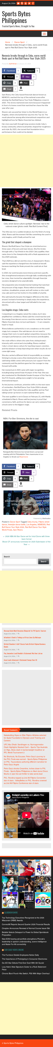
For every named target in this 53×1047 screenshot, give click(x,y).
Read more (24, 457)
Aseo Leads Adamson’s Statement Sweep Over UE (20, 660)
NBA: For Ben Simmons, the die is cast (21, 418)
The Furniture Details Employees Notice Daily (20, 955)
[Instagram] (22, 3)
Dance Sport (19, 42)
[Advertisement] (26, 161)
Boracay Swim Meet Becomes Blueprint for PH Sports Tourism (25, 630)
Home (7, 42)
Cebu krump (32, 521)
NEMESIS (42, 524)
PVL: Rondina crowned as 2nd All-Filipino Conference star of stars (25, 781)
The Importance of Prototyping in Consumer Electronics (24, 959)
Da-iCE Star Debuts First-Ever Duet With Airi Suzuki (23, 963)
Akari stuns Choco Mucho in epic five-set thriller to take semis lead (26, 772)
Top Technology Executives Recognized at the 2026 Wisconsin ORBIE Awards (23, 919)
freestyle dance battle (16, 524)
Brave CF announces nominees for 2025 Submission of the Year (26, 543)
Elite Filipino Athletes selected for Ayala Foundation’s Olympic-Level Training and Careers (25, 738)
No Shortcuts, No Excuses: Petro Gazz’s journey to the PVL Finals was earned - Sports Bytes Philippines (25, 757)
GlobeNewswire (11, 912)
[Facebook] (32, 3)
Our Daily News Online (14, 949)
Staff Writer (13, 64)
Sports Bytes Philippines (16, 17)
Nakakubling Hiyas (11, 735)
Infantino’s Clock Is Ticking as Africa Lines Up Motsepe (22, 637)
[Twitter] (29, 3)
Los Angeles (31, 524)
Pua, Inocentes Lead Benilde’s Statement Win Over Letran (23, 653)
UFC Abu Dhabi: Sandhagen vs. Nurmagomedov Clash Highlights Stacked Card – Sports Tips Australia (25, 745)
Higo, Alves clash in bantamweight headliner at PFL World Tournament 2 (24, 751)
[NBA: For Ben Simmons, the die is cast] (25, 438)
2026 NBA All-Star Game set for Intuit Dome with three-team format (26, 537)
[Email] (18, 3)
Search (7, 556)
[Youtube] (25, 3)
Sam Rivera (18, 529)
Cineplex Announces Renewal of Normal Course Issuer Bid (26, 928)
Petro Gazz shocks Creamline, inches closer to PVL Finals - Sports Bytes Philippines (25, 769)
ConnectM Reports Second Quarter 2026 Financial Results (26, 924)
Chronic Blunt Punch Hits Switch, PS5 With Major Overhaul (26, 973)
